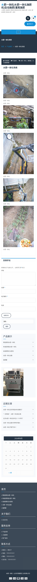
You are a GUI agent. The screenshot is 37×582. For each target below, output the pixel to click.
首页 (2, 46)
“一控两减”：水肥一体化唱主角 (12, 414)
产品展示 (9, 46)
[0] (34, 18)
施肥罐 (5, 360)
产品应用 (5, 532)
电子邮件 (4, 296)
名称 (3, 287)
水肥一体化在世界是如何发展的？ (13, 409)
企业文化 (5, 520)
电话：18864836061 (8, 553)
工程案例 (5, 535)
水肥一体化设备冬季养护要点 (11, 423)
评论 (2, 270)
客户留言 (5, 538)
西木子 (30, 24)
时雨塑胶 (6, 60)
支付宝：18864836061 (9, 559)
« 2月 (10, 473)
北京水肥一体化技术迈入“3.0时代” (13, 418)
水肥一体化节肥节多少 (9, 427)
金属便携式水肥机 (8, 351)
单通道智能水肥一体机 (9, 347)
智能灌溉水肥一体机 (9, 342)
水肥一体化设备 (7, 355)
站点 (2, 305)
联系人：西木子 (7, 550)
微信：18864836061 (8, 556)
